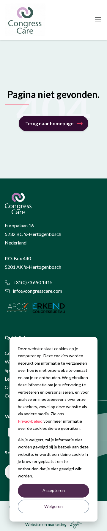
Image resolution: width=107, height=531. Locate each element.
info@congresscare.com (37, 291)
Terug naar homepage (49, 123)
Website (33, 524)
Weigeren (53, 506)
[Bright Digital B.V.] (74, 524)
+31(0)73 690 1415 (33, 282)
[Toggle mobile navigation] (98, 20)
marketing (57, 524)
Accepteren (54, 490)
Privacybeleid (30, 421)
